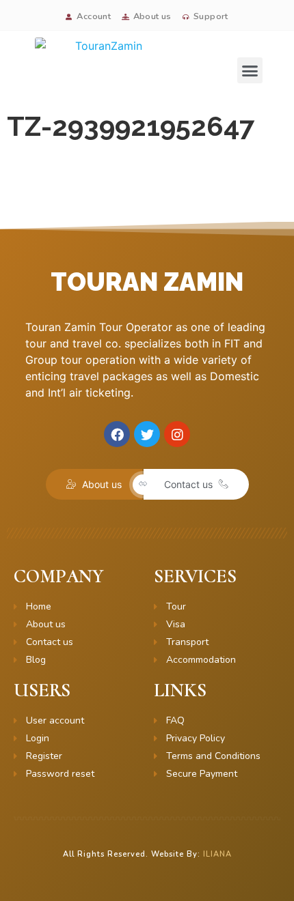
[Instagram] (177, 434)
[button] (250, 70)
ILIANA (217, 854)
